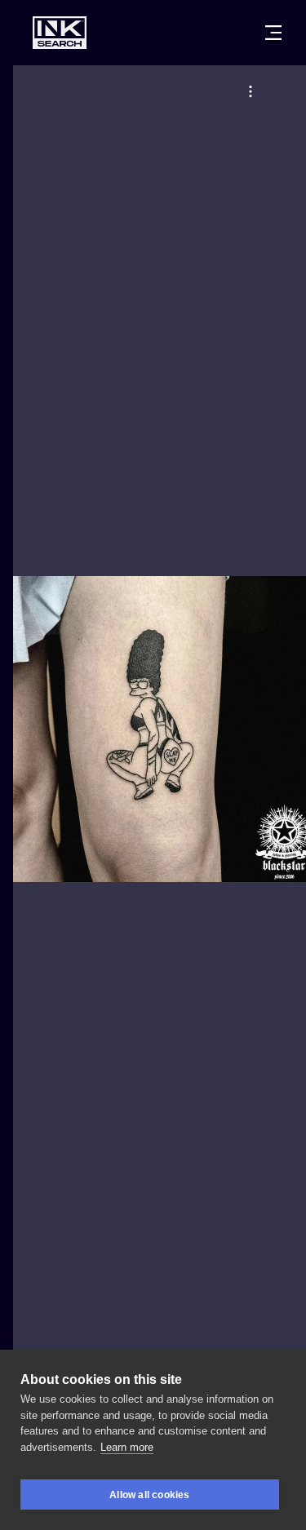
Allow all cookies (149, 1495)
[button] (250, 91)
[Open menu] (273, 32)
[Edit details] (250, 91)
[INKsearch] (59, 32)
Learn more (126, 1447)
